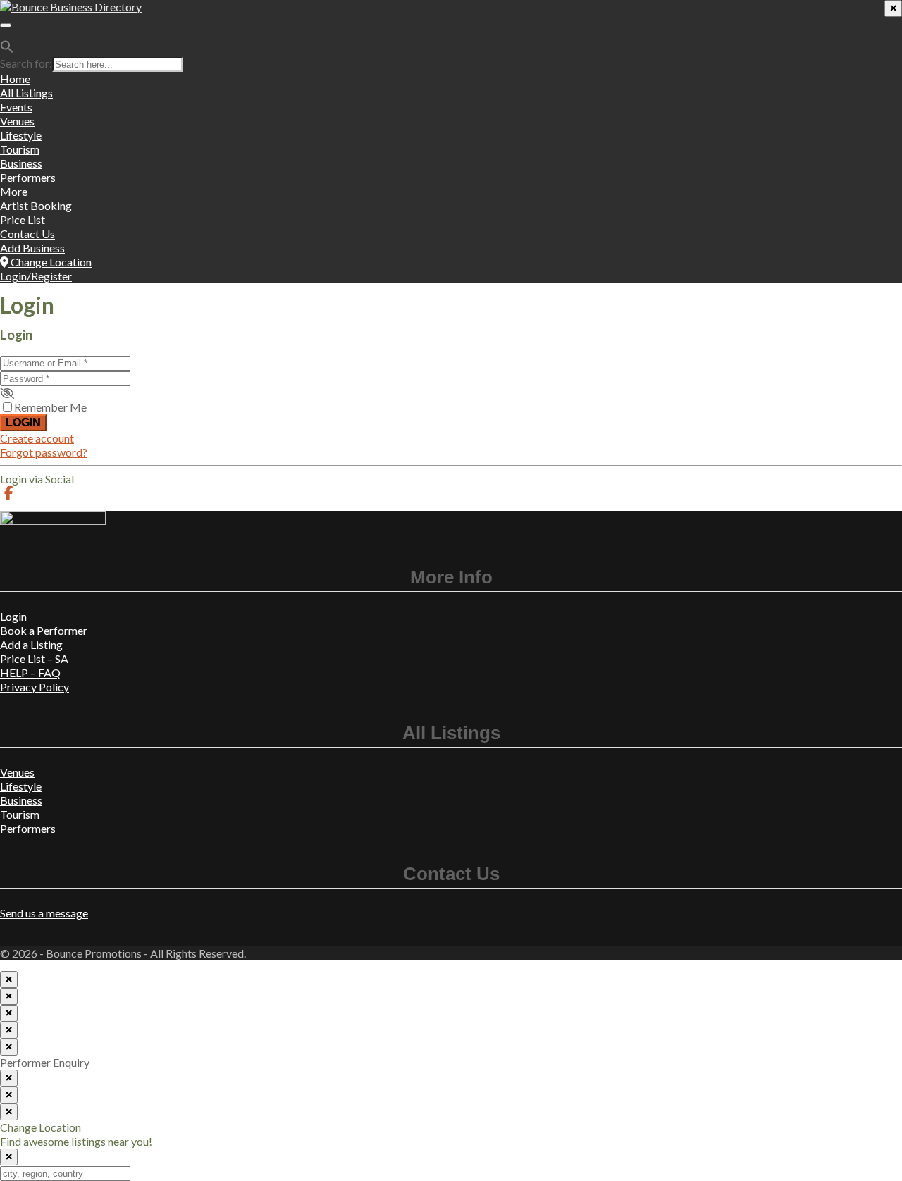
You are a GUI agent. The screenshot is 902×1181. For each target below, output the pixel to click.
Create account (37, 438)
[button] (7, 49)
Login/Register (36, 276)
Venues (17, 121)
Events (16, 106)
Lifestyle (21, 135)
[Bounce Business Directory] (71, 6)
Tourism (19, 149)
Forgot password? (43, 452)
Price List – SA (34, 658)
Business (21, 163)
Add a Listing (31, 644)
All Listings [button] (26, 92)
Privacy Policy (34, 686)
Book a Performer (43, 630)
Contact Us (27, 233)
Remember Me (50, 407)
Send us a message (44, 913)
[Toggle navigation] (5, 25)
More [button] (13, 191)
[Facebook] (9, 493)
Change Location (50, 261)
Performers (28, 177)
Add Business (32, 247)
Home (15, 78)
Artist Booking (36, 205)
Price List (22, 219)
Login (23, 422)
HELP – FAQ (30, 672)
